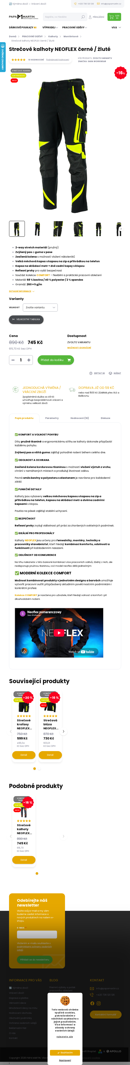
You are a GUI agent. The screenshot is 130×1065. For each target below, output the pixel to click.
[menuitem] (24, 27)
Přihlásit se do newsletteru (34, 959)
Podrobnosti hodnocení (57, 59)
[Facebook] (92, 1003)
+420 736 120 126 (105, 994)
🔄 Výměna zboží (18, 3)
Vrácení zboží (38, 3)
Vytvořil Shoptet (87, 1051)
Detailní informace (20, 291)
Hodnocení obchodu (20, 1013)
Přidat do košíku (52, 360)
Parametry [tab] (52, 418)
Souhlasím (67, 1052)
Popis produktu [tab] (24, 418)
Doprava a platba (18, 998)
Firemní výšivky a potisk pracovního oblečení (62, 989)
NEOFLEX (31, 540)
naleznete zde (65, 1036)
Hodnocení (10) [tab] (80, 418)
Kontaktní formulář (105, 1014)
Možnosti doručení (79, 348)
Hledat (83, 16)
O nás (12, 1033)
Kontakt (13, 1038)
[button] (34, 768)
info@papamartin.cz (107, 988)
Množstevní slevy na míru (23, 1008)
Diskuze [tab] (105, 418)
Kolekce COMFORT (26, 595)
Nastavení (65, 1060)
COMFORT (43, 275)
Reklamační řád (17, 1028)
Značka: (92, 61)
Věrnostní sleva (17, 1003)
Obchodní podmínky (20, 1018)
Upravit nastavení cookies (86, 1057)
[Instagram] (98, 1003)
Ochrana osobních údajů (23, 1023)
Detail (24, 755)
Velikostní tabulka (28, 319)
